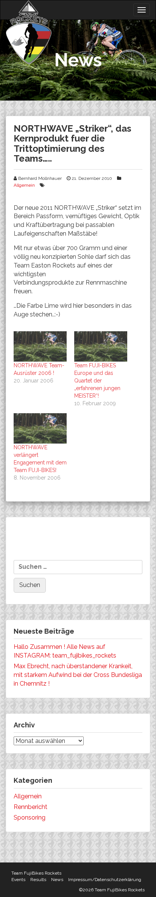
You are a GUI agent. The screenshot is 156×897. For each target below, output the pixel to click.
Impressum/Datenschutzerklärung (104, 879)
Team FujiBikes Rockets (36, 873)
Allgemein (24, 185)
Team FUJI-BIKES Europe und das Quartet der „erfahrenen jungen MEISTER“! (97, 380)
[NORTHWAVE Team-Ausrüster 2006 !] (40, 346)
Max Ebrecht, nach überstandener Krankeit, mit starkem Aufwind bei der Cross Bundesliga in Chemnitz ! (78, 675)
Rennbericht (30, 806)
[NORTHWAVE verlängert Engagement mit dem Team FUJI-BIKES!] (40, 428)
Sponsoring (29, 817)
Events (18, 879)
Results (38, 879)
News (57, 879)
